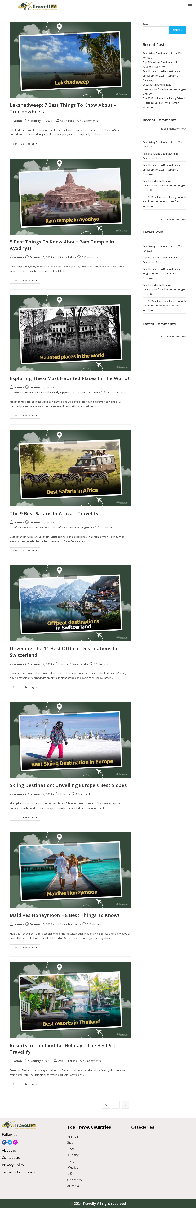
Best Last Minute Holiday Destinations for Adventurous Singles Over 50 (164, 89)
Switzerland (79, 664)
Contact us (11, 1157)
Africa (17, 527)
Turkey (73, 1155)
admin (18, 121)
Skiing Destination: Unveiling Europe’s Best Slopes (68, 785)
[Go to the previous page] (106, 1105)
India (71, 121)
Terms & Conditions (18, 1172)
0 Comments (90, 121)
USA (95, 392)
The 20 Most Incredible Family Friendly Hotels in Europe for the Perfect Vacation (164, 102)
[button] (190, 6)
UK (69, 1173)
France (38, 392)
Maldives (73, 924)
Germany (74, 1179)
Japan (65, 392)
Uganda (87, 527)
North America (81, 392)
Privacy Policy (13, 1164)
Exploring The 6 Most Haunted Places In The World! (69, 378)
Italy (56, 392)
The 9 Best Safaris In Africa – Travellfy (54, 513)
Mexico (73, 1167)
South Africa (57, 527)
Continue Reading (26, 143)
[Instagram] (15, 1142)
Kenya (43, 527)
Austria (73, 1186)
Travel (64, 794)
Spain (71, 1142)
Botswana (30, 527)
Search (147, 24)
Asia (62, 121)
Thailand (71, 1061)
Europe (26, 392)
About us (9, 1150)
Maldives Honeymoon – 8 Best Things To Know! (64, 915)
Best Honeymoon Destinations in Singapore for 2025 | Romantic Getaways (162, 76)
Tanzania (73, 527)
